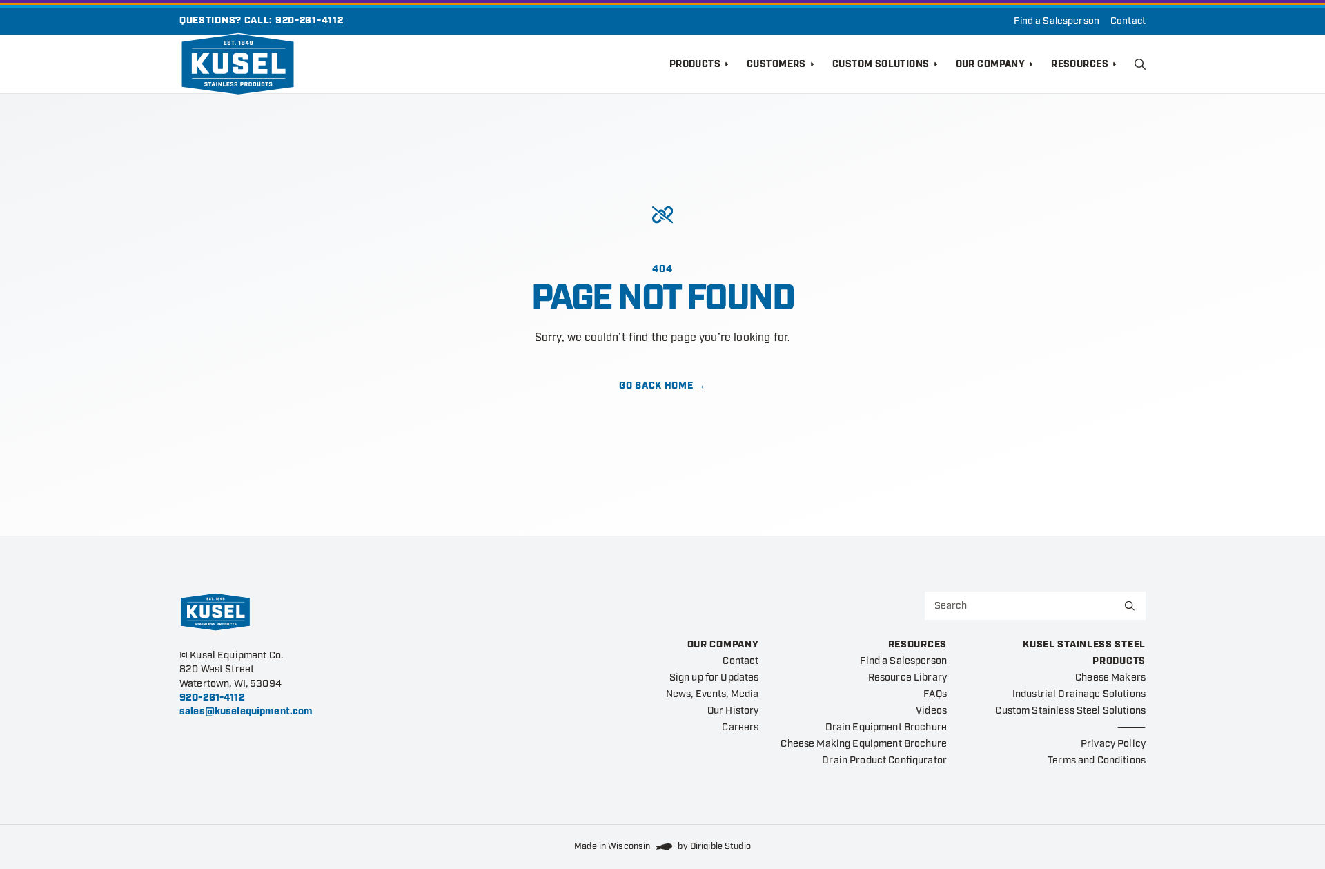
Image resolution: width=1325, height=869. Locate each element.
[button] (1140, 64)
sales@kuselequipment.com (246, 711)
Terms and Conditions (1097, 760)
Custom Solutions (881, 64)
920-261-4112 (309, 20)
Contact (1128, 21)
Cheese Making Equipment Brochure (864, 743)
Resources (1079, 64)
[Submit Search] (1130, 605)
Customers (776, 64)
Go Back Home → (662, 386)
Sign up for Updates (714, 677)
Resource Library (907, 677)
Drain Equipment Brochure (886, 727)
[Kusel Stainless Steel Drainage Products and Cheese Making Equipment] (424, 64)
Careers (740, 727)
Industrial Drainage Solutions (1079, 694)
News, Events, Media (712, 694)
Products (694, 64)
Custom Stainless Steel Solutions (1070, 710)
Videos (931, 710)
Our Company (990, 64)
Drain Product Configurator (884, 760)
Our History (733, 710)
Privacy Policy (1113, 743)
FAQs (935, 694)
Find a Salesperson (1056, 21)
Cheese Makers (1110, 677)
